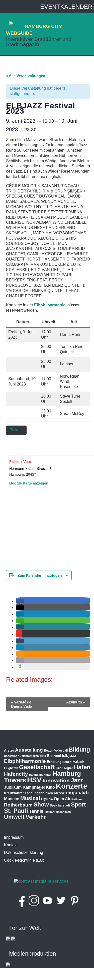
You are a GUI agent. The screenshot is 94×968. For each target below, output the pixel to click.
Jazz (77, 780)
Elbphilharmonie (49, 305)
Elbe (43, 756)
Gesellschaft (37, 767)
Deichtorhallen (29, 755)
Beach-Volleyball (56, 750)
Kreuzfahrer (14, 793)
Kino (50, 787)
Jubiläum (13, 787)
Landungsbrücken (39, 793)
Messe (59, 793)
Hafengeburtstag (40, 774)
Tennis (36, 811)
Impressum (14, 837)
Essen (66, 762)
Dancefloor (11, 755)
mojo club (77, 792)
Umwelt (14, 817)
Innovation (56, 781)
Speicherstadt (60, 805)
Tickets (16, 430)
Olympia (47, 799)
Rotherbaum (18, 805)
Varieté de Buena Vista (21, 704)
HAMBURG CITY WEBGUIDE (34, 29)
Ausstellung (29, 750)
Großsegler (64, 768)
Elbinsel (54, 756)
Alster (9, 750)
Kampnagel (34, 787)
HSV (34, 780)
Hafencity (16, 774)
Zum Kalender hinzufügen (40, 575)
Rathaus (76, 799)
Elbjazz (69, 755)
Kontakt (11, 845)
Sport (78, 804)
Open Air (62, 799)
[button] (20, 601)
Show (41, 804)
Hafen (82, 767)
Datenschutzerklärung (23, 852)
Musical (30, 798)
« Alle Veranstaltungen (25, 76)
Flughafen (11, 768)
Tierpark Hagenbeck (57, 811)
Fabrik (78, 761)
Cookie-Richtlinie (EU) (24, 860)
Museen (11, 798)
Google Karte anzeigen (28, 483)
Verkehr (36, 817)
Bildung (79, 749)
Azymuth (75, 702)
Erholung (54, 762)
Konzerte (71, 786)
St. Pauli (16, 810)
